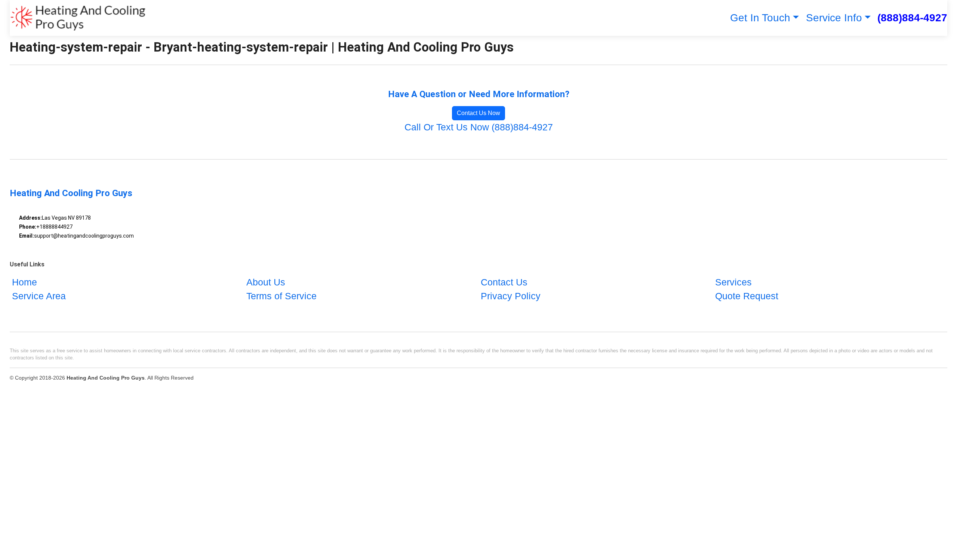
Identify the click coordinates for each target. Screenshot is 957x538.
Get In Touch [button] (760, 18)
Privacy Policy (511, 296)
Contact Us (504, 282)
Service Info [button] (834, 18)
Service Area (39, 296)
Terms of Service (281, 296)
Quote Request (746, 296)
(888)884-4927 (912, 18)
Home (24, 282)
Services (733, 282)
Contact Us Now (478, 113)
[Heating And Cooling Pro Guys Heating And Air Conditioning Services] (78, 18)
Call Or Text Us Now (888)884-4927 (478, 127)
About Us (265, 282)
